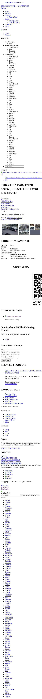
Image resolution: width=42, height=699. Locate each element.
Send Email (4, 485)
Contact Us (8, 24)
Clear (3, 360)
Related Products (13, 219)
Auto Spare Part (6, 200)
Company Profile (10, 414)
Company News (14, 22)
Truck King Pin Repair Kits (10, 209)
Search (4, 170)
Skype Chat (4, 487)
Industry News (13, 21)
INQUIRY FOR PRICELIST (10, 448)
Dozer (7, 433)
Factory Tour (13, 17)
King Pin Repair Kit (7, 205)
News (7, 19)
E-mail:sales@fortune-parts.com (11, 463)
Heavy (7, 430)
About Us (8, 15)
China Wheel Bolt (6, 202)
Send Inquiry (5, 489)
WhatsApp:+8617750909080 (10, 460)
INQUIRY (4, 219)
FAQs (7, 26)
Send (8, 360)
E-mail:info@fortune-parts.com (11, 462)
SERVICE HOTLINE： (15, 6)
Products (7, 13)
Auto (6, 435)
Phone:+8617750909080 (9, 458)
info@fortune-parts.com (14, 218)
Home (7, 11)
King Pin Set (5, 207)
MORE (14, 384)
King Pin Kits (5, 203)
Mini (6, 431)
